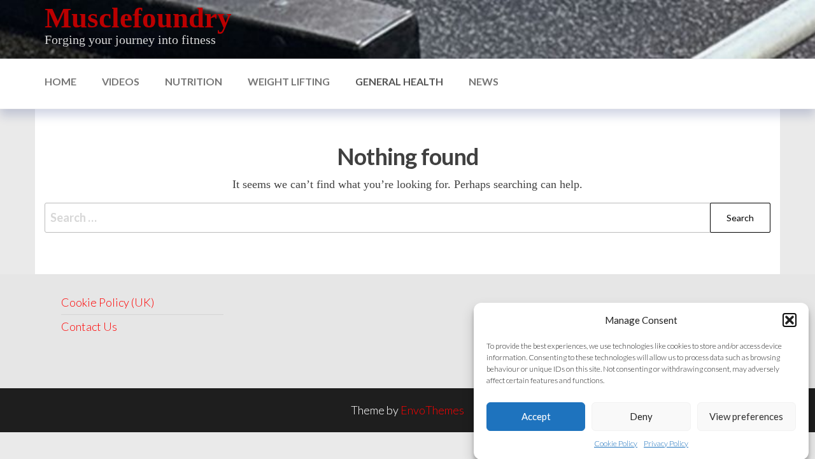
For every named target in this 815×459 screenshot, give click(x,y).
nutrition (193, 81)
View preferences (746, 416)
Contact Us (89, 326)
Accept (536, 416)
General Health (399, 81)
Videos (120, 81)
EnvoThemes (432, 410)
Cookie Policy (615, 443)
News (484, 81)
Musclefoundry (138, 18)
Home (60, 81)
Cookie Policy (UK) (107, 302)
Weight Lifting (289, 81)
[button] (789, 320)
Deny (641, 416)
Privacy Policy (666, 443)
